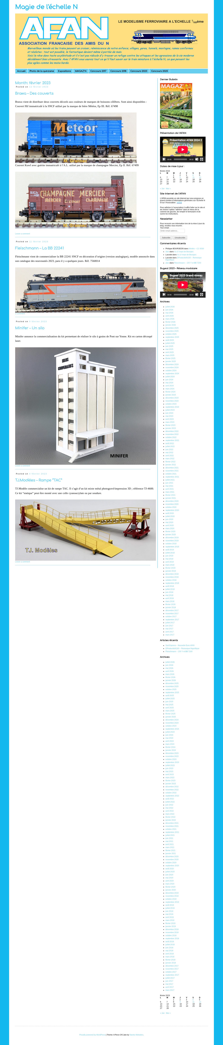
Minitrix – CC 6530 (196, 249)
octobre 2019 (171, 544)
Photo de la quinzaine (41, 71)
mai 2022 (169, 453)
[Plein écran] (201, 159)
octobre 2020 (171, 507)
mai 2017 (169, 629)
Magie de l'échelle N (46, 7)
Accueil (21, 71)
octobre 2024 (171, 370)
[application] (183, 149)
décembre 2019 (172, 538)
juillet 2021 (170, 480)
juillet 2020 (170, 516)
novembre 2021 (172, 471)
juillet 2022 (170, 446)
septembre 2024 (172, 374)
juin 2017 (169, 626)
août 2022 (170, 443)
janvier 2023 (171, 428)
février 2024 (170, 392)
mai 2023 (169, 416)
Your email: (164, 228)
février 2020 (170, 531)
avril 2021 (170, 489)
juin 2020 (169, 519)
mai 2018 (169, 595)
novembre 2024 (172, 367)
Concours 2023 (138, 71)
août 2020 (170, 513)
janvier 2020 (171, 535)
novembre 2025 (172, 331)
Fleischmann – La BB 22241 (39, 248)
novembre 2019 (172, 541)
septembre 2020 (172, 510)
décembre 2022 (172, 431)
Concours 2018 (118, 71)
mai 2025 (169, 349)
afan (167, 252)
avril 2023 (170, 419)
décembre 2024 (172, 364)
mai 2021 (169, 486)
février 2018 (170, 604)
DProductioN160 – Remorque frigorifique (182, 648)
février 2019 (170, 568)
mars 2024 (170, 389)
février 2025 (170, 358)
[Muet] (196, 159)
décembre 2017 (172, 610)
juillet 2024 (170, 377)
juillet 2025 (170, 343)
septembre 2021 (172, 477)
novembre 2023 (172, 401)
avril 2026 (170, 316)
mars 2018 (170, 601)
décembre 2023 (172, 398)
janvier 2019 (171, 571)
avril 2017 (170, 632)
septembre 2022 (172, 440)
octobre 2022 (171, 437)
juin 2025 (169, 346)
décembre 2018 (172, 574)
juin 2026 (169, 310)
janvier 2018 (171, 607)
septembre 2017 (172, 620)
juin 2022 (169, 449)
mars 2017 (170, 635)
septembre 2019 (172, 547)
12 (200, 177)
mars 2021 (170, 492)
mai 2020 (169, 522)
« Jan (162, 189)
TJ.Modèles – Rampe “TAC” (38, 480)
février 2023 (170, 425)
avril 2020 (170, 525)
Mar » (168, 189)
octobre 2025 (171, 334)
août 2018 (170, 586)
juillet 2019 (170, 553)
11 (193, 177)
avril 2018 (170, 598)
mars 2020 (170, 528)
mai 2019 (169, 559)
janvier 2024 (171, 395)
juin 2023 (169, 413)
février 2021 (170, 495)
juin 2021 (169, 483)
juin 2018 (169, 592)
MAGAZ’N (80, 71)
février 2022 (170, 462)
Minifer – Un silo (29, 328)
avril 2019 (170, 562)
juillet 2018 (170, 589)
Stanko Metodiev (136, 1035)
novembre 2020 (172, 504)
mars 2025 (170, 355)
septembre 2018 (172, 583)
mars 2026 (170, 319)
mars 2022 (170, 459)
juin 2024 (169, 380)
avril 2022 (170, 456)
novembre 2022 (172, 434)
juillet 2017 (170, 623)
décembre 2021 (172, 468)
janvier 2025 (171, 361)
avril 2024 (170, 386)
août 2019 (170, 550)
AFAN (179, 203)
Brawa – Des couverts (34, 93)
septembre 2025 (172, 337)
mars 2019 (170, 565)
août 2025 (170, 340)
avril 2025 (170, 352)
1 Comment (20, 314)
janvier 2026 (171, 325)
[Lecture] (164, 159)
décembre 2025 (172, 328)
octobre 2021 (171, 474)
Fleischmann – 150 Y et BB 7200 (187, 263)
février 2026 (170, 322)
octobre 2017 (171, 617)
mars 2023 (170, 422)
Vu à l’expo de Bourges (183, 252)
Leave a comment (22, 234)
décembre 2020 (172, 501)
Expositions (64, 71)
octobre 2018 (171, 580)
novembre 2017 (172, 613)
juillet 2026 (170, 307)
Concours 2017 (98, 71)
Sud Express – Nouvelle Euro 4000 (180, 645)
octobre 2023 (171, 404)
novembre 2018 (172, 577)
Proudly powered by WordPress (92, 1035)
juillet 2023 (170, 410)
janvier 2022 (171, 465)
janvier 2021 (171, 498)
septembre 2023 (172, 407)
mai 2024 (169, 383)
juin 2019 (169, 556)
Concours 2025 (159, 71)
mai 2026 (169, 313)
